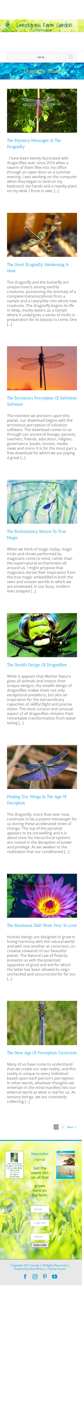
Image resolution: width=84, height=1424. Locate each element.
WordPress (37, 1269)
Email (40, 1203)
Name (40, 1231)
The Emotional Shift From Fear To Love (42, 925)
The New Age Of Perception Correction (42, 1052)
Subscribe (40, 1245)
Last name (40, 1217)
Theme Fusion (56, 1269)
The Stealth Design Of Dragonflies (37, 664)
